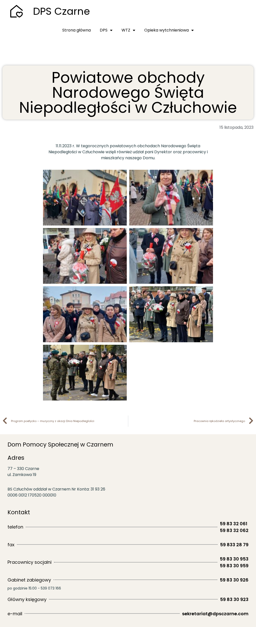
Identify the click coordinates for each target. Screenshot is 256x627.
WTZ (126, 30)
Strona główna (76, 30)
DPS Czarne (61, 11)
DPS (104, 30)
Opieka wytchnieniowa (166, 30)
